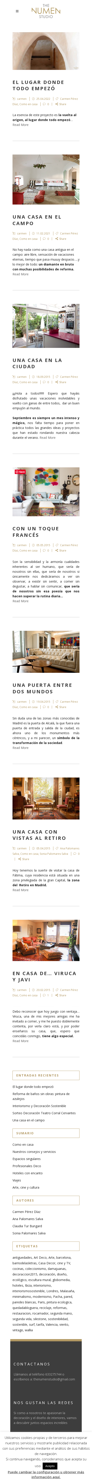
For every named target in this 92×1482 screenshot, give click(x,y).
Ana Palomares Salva (28, 1219)
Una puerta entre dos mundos (42, 688)
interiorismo (42, 1285)
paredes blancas (24, 1302)
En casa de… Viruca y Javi (45, 976)
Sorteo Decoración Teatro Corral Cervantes (44, 1113)
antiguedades (22, 1257)
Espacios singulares (27, 1159)
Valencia (52, 1324)
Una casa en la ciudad (37, 363)
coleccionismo (35, 1269)
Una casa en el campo (37, 219)
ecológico (20, 1280)
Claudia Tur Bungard (27, 1226)
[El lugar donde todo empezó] (46, 51)
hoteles (18, 1285)
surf (32, 1324)
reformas (60, 1308)
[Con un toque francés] (46, 491)
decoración (47, 1274)
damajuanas (57, 1269)
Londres (52, 1291)
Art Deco (40, 1257)
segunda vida (22, 1319)
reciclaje (45, 1308)
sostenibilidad (58, 1319)
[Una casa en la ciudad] (46, 326)
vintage (18, 1330)
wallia (29, 1330)
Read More (21, 125)
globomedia (61, 1280)
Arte (51, 1257)
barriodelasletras (25, 1263)
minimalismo (22, 1296)
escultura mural (39, 1280)
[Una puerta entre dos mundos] (46, 652)
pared (68, 1296)
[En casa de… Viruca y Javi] (46, 940)
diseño (62, 1274)
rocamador (40, 1313)
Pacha (57, 1296)
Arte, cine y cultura (26, 1187)
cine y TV (63, 1263)
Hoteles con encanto (28, 1173)
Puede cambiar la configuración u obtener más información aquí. (46, 1474)
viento (63, 1324)
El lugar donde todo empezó (38, 85)
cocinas (18, 1269)
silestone (39, 1319)
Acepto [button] (50, 1466)
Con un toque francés (36, 531)
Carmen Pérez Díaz (26, 1212)
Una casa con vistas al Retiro (39, 834)
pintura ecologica (59, 1302)
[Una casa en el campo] (46, 180)
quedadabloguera (25, 1308)
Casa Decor (46, 1263)
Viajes (17, 1180)
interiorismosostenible (29, 1291)
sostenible (20, 1324)
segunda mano (61, 1313)
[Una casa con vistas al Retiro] (46, 798)
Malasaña (67, 1291)
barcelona (63, 1257)
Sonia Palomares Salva (54, 854)
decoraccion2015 (25, 1274)
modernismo (42, 1296)
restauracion (22, 1313)
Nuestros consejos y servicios (34, 1152)
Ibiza (28, 1285)
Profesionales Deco (27, 1166)
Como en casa (28, 104)
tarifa (40, 1324)
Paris (41, 1302)
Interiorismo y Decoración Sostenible (39, 1106)
